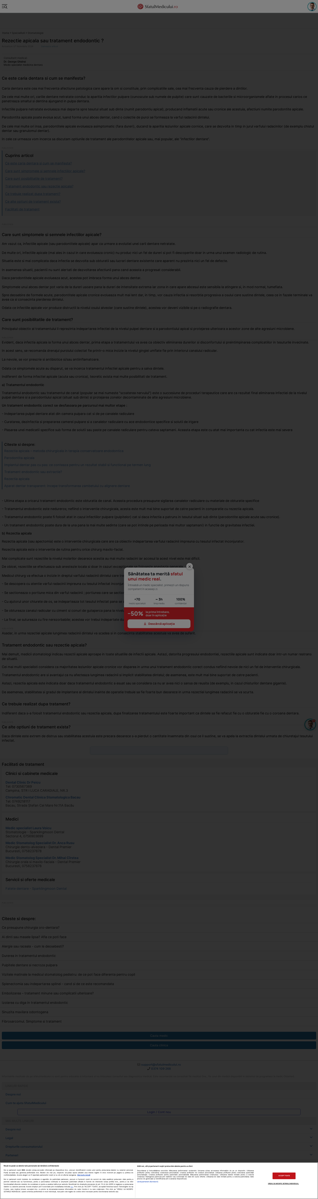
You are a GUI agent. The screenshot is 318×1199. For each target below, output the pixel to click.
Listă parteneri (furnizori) (147, 1182)
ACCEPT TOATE (284, 1176)
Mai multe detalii (83, 1175)
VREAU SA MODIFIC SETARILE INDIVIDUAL (283, 1183)
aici (72, 1187)
